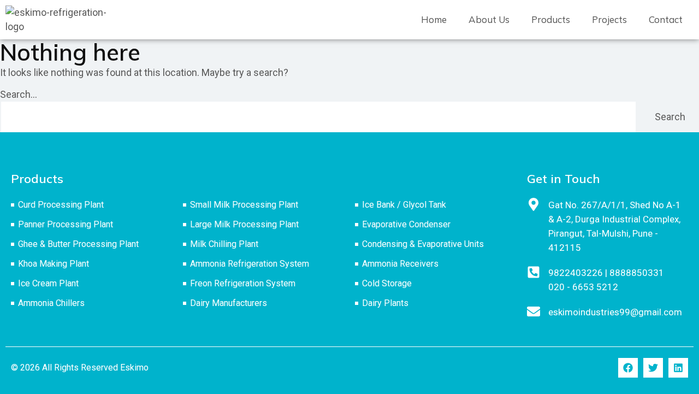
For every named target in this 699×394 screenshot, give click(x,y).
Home (434, 19)
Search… (18, 94)
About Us (489, 19)
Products (550, 19)
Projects (609, 19)
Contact (666, 19)
